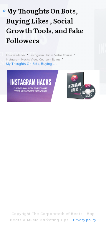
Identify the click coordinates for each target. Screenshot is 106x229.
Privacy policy (84, 220)
